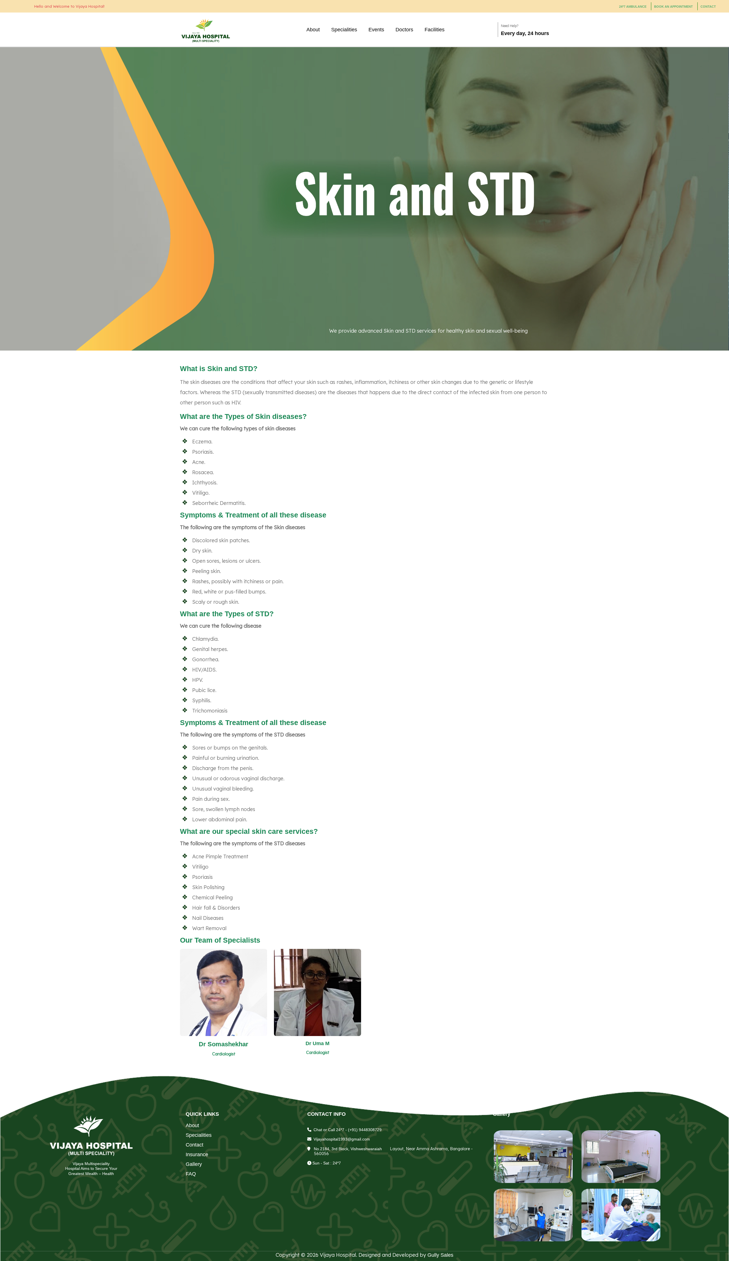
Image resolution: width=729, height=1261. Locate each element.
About (313, 29)
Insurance (197, 1154)
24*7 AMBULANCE (632, 6)
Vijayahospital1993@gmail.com (342, 1139)
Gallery (194, 1164)
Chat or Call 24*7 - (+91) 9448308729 (348, 1129)
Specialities (344, 29)
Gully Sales (440, 1255)
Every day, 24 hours (525, 33)
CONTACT (708, 6)
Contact (194, 1145)
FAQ (191, 1174)
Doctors (404, 29)
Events (376, 29)
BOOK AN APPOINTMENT (673, 6)
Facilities (435, 29)
